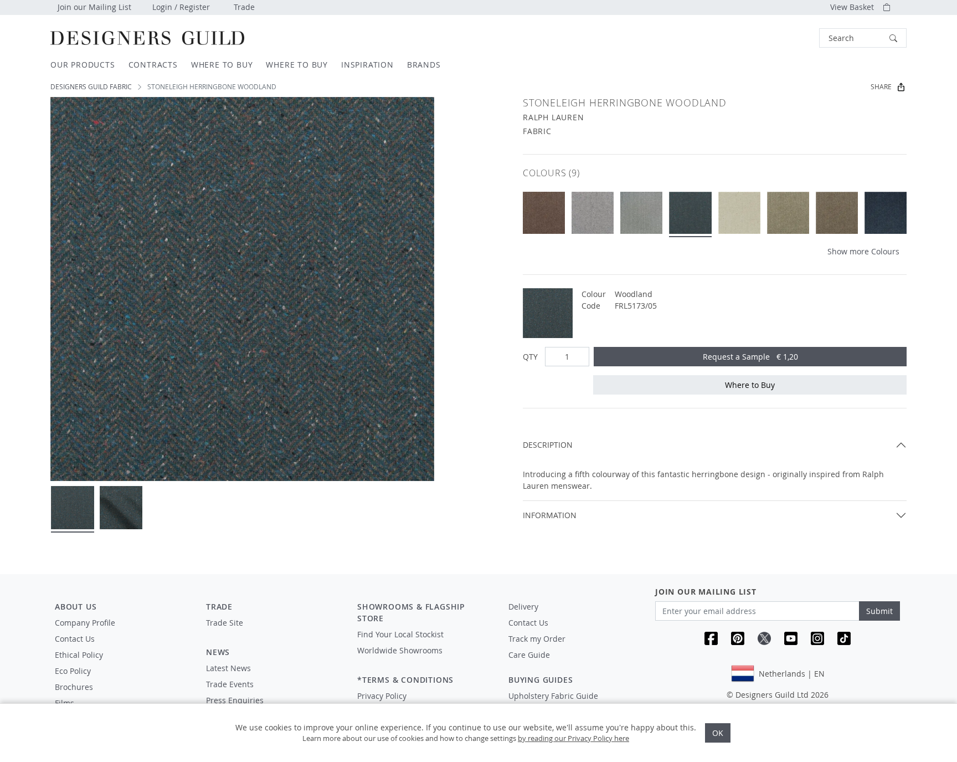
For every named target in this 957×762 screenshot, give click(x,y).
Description (548, 444)
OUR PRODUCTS (82, 64)
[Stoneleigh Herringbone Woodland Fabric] (690, 213)
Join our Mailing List (94, 7)
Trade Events (230, 684)
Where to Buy (750, 385)
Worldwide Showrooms (400, 650)
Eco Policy (73, 671)
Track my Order (536, 638)
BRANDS (424, 64)
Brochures (74, 687)
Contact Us (75, 638)
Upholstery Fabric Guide (553, 696)
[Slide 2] (121, 507)
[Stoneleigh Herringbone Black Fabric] (641, 213)
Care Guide (529, 655)
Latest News (228, 668)
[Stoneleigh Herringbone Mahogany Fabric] (544, 213)
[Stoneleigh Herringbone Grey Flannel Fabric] (593, 213)
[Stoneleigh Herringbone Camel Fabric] (837, 213)
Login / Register (181, 7)
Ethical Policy (79, 655)
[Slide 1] (72, 507)
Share (881, 86)
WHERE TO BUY (222, 64)
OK (717, 733)
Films (64, 703)
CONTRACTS (153, 64)
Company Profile (85, 622)
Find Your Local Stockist (400, 634)
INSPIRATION (367, 64)
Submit (879, 611)
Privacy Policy (382, 696)
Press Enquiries (235, 700)
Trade (244, 7)
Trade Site (224, 622)
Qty (530, 356)
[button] (863, 38)
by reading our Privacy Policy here (573, 738)
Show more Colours (863, 251)
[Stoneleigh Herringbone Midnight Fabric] (886, 213)
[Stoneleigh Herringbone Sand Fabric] (788, 213)
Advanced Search (793, 38)
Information (550, 515)
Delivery (523, 606)
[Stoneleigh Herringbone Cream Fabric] (739, 213)
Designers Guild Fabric (91, 86)
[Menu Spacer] (274, 633)
